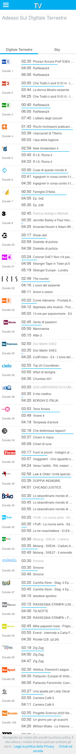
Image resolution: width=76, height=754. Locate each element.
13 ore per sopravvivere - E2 (46, 313)
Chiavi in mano (37, 437)
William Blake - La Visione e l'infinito (47, 726)
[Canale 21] (10, 258)
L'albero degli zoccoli (41, 118)
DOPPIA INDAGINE (40, 480)
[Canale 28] (10, 389)
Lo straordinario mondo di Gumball (47, 495)
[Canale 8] (10, 215)
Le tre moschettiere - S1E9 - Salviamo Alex (47, 530)
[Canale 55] (10, 649)
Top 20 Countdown (40, 365)
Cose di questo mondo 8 (44, 169)
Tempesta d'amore (39, 422)
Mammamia (35, 328)
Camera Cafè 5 (37, 697)
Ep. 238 (32, 204)
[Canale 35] (10, 454)
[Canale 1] (10, 63)
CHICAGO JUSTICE (41, 487)
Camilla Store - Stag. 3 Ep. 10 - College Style (47, 582)
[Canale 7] (10, 193)
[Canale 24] (10, 323)
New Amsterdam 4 (39, 148)
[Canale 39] (10, 475)
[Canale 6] (10, 171)
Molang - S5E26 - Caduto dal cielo (47, 545)
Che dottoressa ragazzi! (43, 430)
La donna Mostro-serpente (45, 89)
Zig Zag (32, 647)
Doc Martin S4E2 (39, 343)
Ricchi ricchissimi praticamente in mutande (47, 126)
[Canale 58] (10, 671)
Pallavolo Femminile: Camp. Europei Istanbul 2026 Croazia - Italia (47, 682)
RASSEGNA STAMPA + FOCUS (47, 617)
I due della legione (39, 139)
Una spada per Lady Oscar (45, 691)
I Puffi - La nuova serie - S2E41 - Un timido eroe (47, 523)
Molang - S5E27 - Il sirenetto (46, 552)
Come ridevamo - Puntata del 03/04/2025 (47, 300)
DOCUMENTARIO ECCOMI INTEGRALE (47, 387)
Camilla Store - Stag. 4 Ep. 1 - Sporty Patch (47, 589)
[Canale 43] (10, 541)
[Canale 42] (10, 519)
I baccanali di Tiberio (41, 133)
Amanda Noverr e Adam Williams (47, 226)
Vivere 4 (32, 415)
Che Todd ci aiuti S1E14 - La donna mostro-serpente (47, 82)
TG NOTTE (34, 610)
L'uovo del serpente (40, 285)
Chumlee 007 (36, 378)
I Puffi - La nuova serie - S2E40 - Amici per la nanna (47, 517)
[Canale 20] (10, 237)
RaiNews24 (35, 67)
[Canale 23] (10, 302)
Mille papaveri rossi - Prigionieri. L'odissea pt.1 (47, 625)
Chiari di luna (36, 443)
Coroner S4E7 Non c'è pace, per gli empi (47, 256)
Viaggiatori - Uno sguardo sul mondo (47, 458)
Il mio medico (36, 393)
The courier (35, 278)
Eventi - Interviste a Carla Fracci (47, 632)
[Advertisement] (38, 32)
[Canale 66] (10, 693)
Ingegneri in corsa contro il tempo (47, 176)
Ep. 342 (32, 198)
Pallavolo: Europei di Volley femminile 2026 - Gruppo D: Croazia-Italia (47, 675)
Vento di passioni (39, 321)
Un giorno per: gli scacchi (44, 719)
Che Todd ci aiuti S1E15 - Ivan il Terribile (47, 96)
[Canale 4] (10, 128)
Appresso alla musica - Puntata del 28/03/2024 (47, 306)
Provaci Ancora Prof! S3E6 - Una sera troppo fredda (47, 61)
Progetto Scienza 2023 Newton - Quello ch (47, 712)
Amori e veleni (37, 291)
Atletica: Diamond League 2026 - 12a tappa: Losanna (47, 669)
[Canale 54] (10, 627)
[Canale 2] (10, 85)
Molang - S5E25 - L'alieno (45, 539)
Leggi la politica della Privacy (34, 746)
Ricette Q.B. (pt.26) (40, 639)
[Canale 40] (10, 497)
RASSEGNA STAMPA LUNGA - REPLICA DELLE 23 (47, 604)
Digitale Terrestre (19, 49)
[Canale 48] (10, 606)
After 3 (31, 335)
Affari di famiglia (38, 371)
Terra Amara (35, 408)
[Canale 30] (10, 410)
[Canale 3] (10, 106)
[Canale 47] (10, 584)
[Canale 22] (10, 280)
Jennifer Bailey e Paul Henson (47, 219)
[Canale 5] (10, 150)
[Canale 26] (10, 367)
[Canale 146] (10, 714)
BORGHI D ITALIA (39, 400)
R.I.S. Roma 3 (36, 154)
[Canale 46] (10, 562)
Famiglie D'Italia (38, 191)
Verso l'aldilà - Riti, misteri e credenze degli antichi (47, 465)
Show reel (34, 235)
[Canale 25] (10, 345)
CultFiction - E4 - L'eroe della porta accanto (47, 356)
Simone (32, 560)
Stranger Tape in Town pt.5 (45, 263)
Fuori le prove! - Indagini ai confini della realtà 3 (47, 452)
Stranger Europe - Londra (44, 270)
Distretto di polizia (39, 241)
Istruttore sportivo (39, 595)
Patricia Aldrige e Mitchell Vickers (47, 213)
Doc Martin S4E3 (39, 350)
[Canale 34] (10, 432)
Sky (57, 49)
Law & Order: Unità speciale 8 (47, 473)
